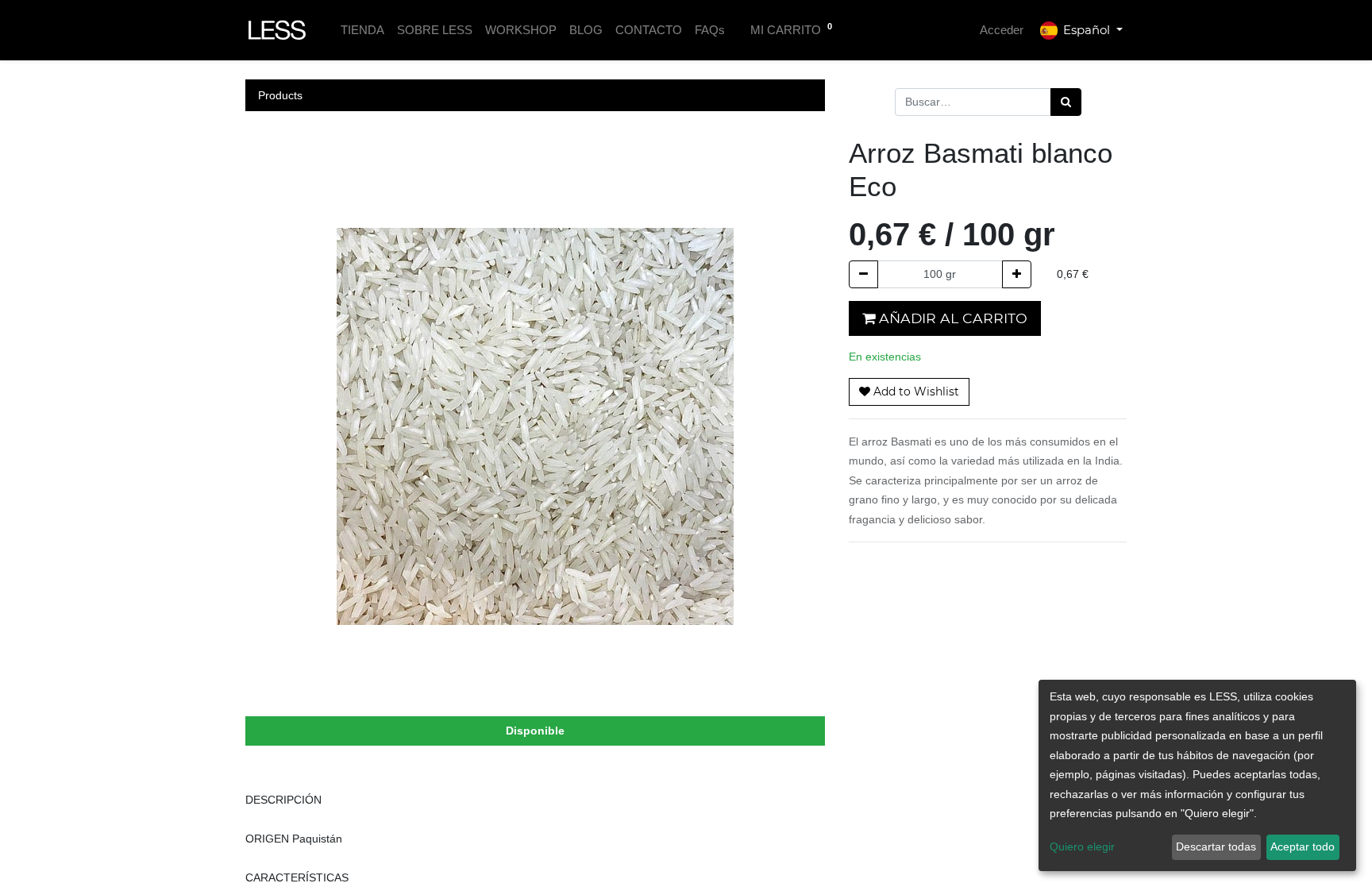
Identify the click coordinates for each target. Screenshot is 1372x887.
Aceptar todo (1302, 846)
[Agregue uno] (1016, 274)
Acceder (1001, 30)
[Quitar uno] (863, 274)
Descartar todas (1216, 846)
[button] (909, 392)
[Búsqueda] (1065, 102)
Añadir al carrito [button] (951, 318)
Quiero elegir (1082, 846)
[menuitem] (362, 30)
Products (280, 95)
